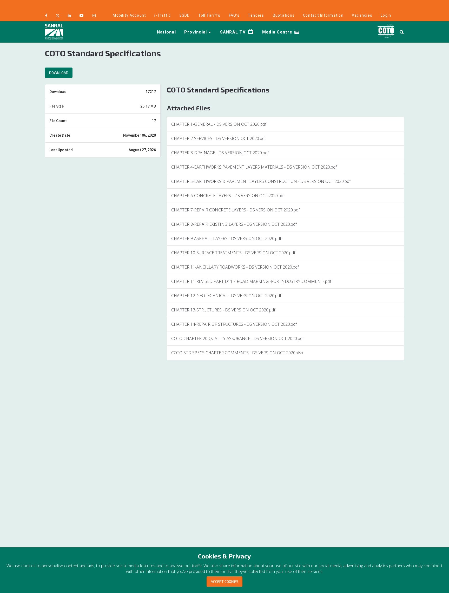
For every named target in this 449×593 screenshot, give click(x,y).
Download (58, 72)
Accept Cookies (224, 581)
